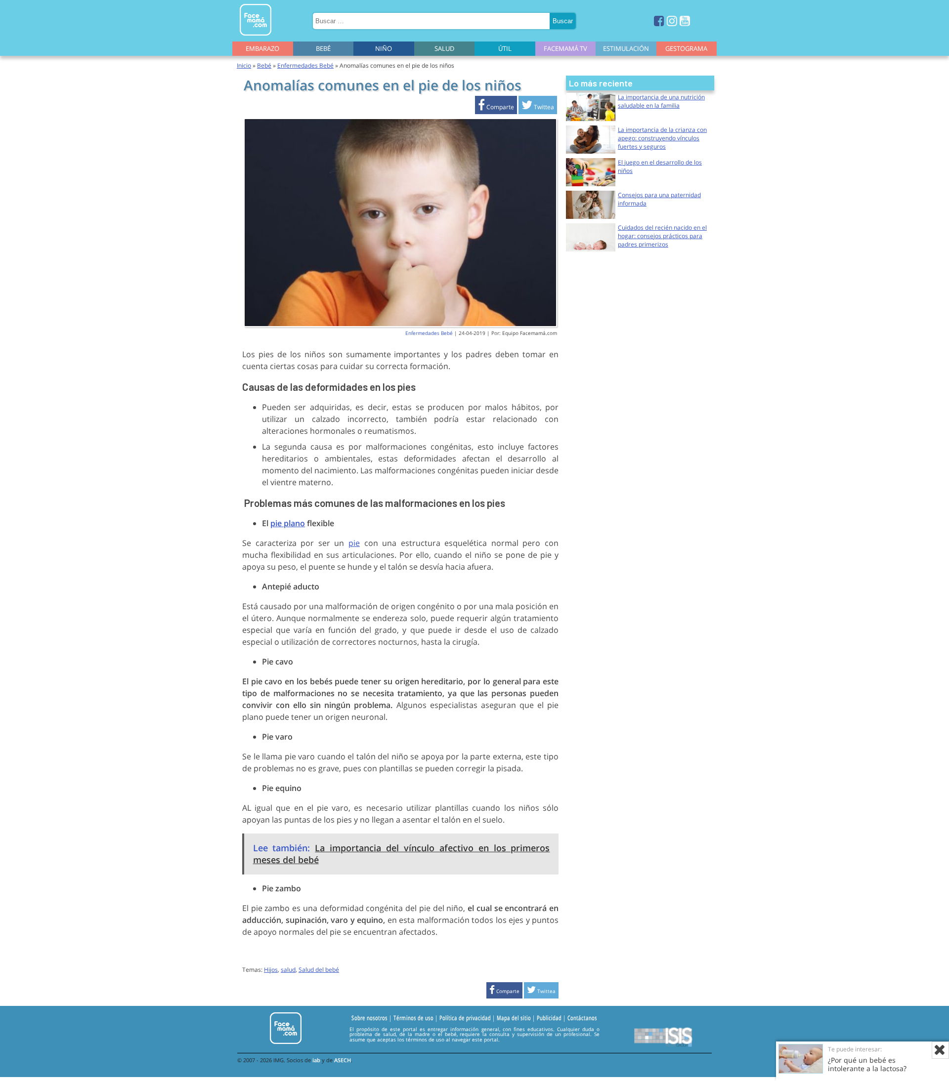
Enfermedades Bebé (305, 65)
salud (288, 969)
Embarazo (262, 48)
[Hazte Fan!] (659, 20)
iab (316, 1060)
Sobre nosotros (369, 1018)
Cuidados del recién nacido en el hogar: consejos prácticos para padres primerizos (662, 236)
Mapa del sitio (514, 1018)
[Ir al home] (255, 37)
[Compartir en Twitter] (537, 107)
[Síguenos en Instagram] (672, 20)
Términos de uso (413, 1018)
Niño (383, 48)
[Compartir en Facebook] (496, 107)
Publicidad (549, 1018)
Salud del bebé (319, 969)
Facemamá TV (565, 48)
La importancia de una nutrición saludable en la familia (661, 101)
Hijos (271, 969)
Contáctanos (582, 1018)
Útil (505, 48)
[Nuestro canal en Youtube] (685, 20)
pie (354, 543)
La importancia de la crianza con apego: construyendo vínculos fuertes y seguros (662, 138)
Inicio (244, 65)
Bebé (323, 48)
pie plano (287, 523)
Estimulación (626, 48)
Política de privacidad (465, 1018)
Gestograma (686, 48)
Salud (444, 48)
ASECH (342, 1060)
